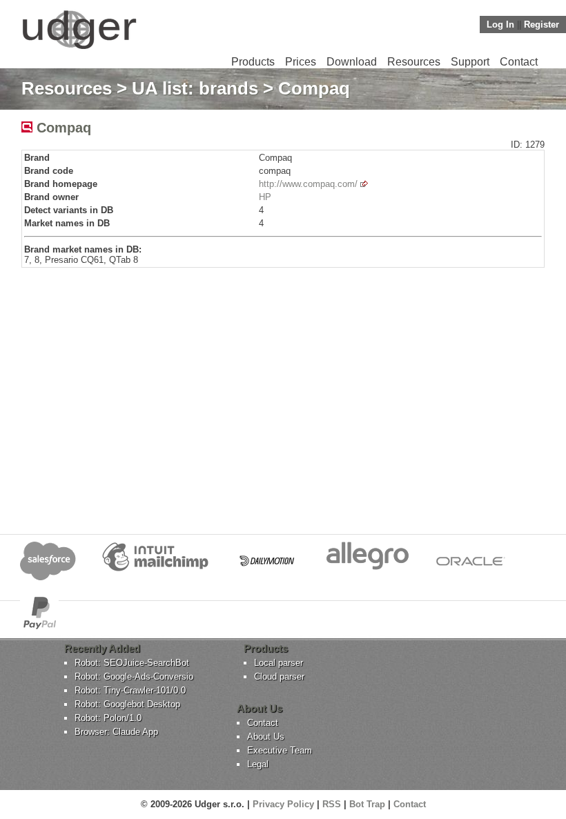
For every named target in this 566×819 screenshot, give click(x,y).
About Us (265, 736)
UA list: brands (195, 88)
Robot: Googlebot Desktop (127, 704)
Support (470, 62)
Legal (258, 764)
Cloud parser (279, 676)
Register (541, 24)
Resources (413, 62)
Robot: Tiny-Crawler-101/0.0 (130, 690)
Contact (519, 62)
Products (253, 62)
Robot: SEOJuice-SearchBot (132, 663)
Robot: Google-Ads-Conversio (134, 676)
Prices (300, 62)
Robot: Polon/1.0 (108, 718)
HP (265, 197)
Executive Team (279, 750)
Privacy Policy (283, 804)
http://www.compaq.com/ (308, 184)
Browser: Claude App (116, 732)
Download (351, 62)
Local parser (278, 663)
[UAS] (79, 48)
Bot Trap (367, 804)
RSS (331, 804)
